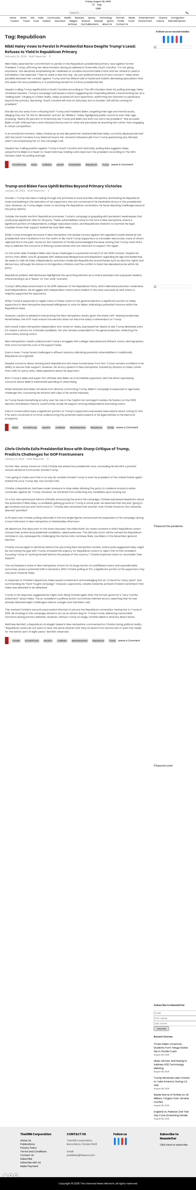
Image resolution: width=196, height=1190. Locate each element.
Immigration (177, 17)
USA (32, 17)
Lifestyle (98, 21)
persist (60, 164)
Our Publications (89, 24)
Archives (72, 24)
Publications (27, 1144)
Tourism (14, 21)
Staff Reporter (37, 56)
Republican (91, 164)
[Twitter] (168, 39)
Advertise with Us (30, 1162)
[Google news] (181, 39)
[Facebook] (164, 39)
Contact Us (122, 24)
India (40, 17)
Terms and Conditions (33, 1151)
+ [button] (11, 1175)
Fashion (47, 21)
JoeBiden (47, 164)
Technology (105, 17)
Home (13, 17)
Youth (131, 21)
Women (120, 17)
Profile (121, 21)
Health (67, 17)
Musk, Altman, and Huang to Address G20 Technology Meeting (170, 1064)
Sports (110, 21)
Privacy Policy (28, 1148)
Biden (15, 427)
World (23, 17)
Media (132, 17)
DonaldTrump (19, 164)
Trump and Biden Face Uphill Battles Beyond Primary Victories (63, 186)
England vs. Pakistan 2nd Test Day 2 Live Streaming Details (171, 1113)
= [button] (16, 1175)
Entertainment (147, 17)
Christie (16, 640)
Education (60, 21)
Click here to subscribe (174, 1145)
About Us (107, 24)
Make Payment (29, 1166)
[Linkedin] (172, 39)
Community (53, 17)
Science (86, 21)
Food (36, 21)
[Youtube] (177, 39)
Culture (160, 21)
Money (91, 17)
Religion (74, 21)
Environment (145, 21)
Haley (34, 164)
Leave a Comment (122, 164)
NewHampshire (78, 427)
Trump (105, 164)
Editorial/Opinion (177, 21)
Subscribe (26, 1159)
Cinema (163, 17)
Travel (26, 21)
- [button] (5, 1175)
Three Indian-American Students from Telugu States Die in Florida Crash (171, 1047)
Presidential (75, 164)
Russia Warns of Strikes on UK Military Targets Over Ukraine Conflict (171, 1098)
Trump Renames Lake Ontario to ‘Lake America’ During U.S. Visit (172, 1081)
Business (79, 17)
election (46, 427)
